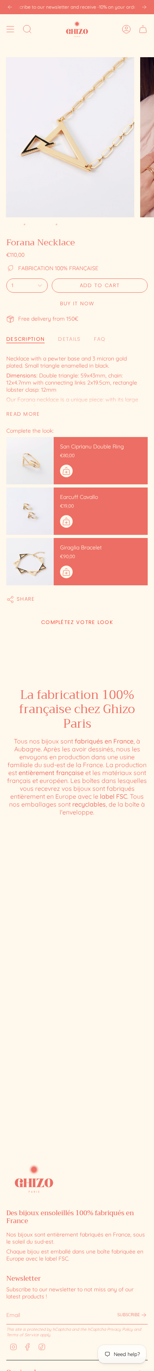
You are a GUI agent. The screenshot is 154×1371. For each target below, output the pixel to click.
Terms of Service (22, 1334)
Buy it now (77, 303)
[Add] (66, 471)
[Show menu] (10, 29)
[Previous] (9, 7)
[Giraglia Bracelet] (30, 561)
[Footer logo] (34, 1178)
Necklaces (40, 224)
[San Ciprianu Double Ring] (30, 460)
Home (13, 224)
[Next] (144, 7)
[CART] (143, 29)
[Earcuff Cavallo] (30, 511)
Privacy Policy (120, 1329)
